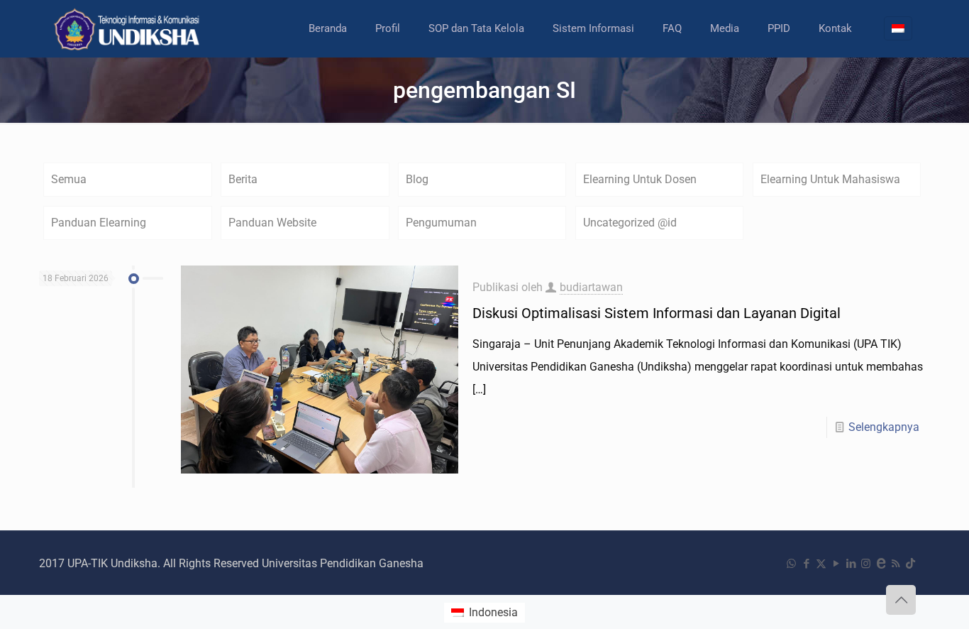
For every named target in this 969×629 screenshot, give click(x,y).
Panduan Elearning (98, 222)
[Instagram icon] (865, 563)
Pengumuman (441, 222)
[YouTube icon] (836, 563)
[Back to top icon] (901, 600)
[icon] (880, 563)
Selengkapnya (883, 427)
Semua (69, 179)
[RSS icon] (895, 563)
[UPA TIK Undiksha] (128, 28)
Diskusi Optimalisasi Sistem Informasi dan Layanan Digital (656, 313)
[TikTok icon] (910, 563)
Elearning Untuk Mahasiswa (830, 179)
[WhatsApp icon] (791, 563)
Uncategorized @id (630, 222)
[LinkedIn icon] (851, 563)
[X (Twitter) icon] (821, 563)
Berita (243, 179)
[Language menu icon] (898, 28)
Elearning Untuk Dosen (640, 179)
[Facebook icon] (806, 563)
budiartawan (591, 287)
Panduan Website (272, 222)
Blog (417, 179)
